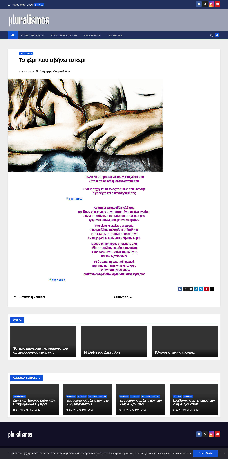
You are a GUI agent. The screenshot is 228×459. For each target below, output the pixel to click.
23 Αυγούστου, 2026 (188, 410)
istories (71, 396)
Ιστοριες (82, 396)
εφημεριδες (19, 396)
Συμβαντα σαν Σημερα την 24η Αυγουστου (140, 402)
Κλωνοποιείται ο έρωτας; (174, 352)
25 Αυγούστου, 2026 (28, 410)
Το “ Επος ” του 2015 (97, 396)
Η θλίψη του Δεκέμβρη (102, 352)
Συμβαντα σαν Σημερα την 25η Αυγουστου (87, 402)
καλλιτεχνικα (92, 35)
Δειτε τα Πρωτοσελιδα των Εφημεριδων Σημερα (34, 402)
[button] (211, 35)
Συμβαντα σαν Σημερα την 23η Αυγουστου (194, 402)
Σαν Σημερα (114, 35)
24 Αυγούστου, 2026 (134, 410)
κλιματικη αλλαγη (32, 35)
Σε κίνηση (121, 297)
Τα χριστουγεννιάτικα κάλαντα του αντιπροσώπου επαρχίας (40, 350)
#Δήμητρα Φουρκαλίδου (55, 71)
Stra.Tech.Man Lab (64, 35)
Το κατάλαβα (206, 453)
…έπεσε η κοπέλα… (33, 297)
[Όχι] (224, 453)
